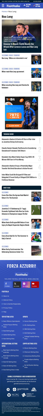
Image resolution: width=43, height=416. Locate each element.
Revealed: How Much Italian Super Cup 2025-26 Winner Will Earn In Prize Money (18, 158)
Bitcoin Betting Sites (30, 348)
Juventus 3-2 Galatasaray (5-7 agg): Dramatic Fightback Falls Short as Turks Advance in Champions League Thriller (15, 211)
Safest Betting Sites (9, 335)
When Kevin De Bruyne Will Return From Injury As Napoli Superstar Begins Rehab (15, 223)
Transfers (16, 55)
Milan (10, 55)
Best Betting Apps (8, 331)
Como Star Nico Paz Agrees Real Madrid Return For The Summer (15, 196)
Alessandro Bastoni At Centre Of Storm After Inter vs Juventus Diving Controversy (18, 140)
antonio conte (7, 37)
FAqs (4, 312)
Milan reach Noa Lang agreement (13, 71)
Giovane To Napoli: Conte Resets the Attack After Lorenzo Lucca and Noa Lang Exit (21, 47)
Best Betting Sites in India (11, 370)
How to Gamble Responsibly (12, 304)
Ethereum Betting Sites (31, 352)
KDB (29, 37)
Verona (15, 41)
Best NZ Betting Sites (9, 362)
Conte (14, 37)
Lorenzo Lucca (8, 39)
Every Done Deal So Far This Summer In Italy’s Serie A (15, 237)
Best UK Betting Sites (9, 366)
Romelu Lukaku (8, 41)
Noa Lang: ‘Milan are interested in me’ (14, 58)
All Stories (5, 55)
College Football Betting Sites (31, 337)
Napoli (24, 39)
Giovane (25, 37)
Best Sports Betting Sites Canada (11, 357)
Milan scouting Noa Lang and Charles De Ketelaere (15, 86)
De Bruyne (19, 37)
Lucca (14, 39)
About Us (6, 296)
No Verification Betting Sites (31, 366)
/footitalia (7, 286)
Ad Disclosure (37, 1)
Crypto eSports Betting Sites (31, 360)
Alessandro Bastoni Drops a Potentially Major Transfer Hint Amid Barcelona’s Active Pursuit (17, 167)
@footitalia (16, 286)
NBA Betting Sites (29, 329)
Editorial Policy (8, 300)
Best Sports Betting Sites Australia (11, 351)
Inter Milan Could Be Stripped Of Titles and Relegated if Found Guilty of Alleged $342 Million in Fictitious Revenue (19, 177)
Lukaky (19, 39)
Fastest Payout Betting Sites (10, 326)
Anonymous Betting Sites (32, 356)
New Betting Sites (8, 338)
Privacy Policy (7, 308)
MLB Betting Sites (29, 333)
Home (4, 11)
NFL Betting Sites (29, 325)
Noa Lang (29, 39)
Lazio (33, 37)
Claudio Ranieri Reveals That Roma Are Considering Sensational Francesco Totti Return (19, 149)
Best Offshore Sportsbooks (11, 321)
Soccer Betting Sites (30, 321)
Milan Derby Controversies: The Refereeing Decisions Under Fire (12, 250)
